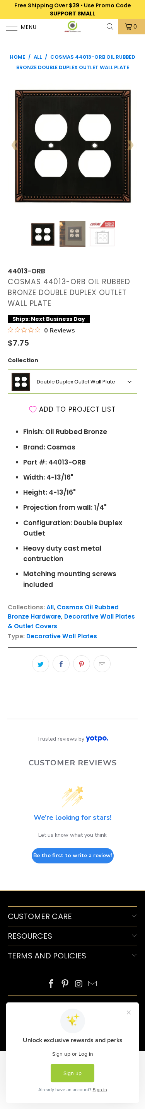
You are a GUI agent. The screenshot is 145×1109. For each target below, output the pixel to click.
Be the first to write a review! (72, 855)
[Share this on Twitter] (40, 663)
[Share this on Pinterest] (81, 663)
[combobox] (72, 382)
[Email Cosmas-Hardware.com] (93, 984)
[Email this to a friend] (102, 663)
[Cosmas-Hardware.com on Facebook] (51, 984)
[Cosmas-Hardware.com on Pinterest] (65, 984)
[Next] (130, 145)
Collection (23, 360)
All (50, 607)
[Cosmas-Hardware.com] (72, 26)
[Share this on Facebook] (61, 663)
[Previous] (15, 145)
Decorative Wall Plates (61, 636)
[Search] (111, 26)
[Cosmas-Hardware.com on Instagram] (79, 984)
